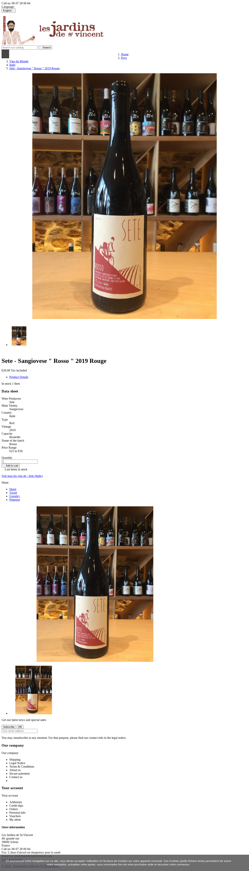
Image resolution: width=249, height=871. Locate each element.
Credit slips (16, 805)
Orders (13, 809)
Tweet (13, 492)
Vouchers (15, 816)
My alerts (15, 819)
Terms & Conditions (21, 766)
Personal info (17, 812)
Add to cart (10, 465)
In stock (6, 383)
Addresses (15, 802)
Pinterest (14, 499)
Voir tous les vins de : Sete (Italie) (22, 476)
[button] (50, 54)
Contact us (15, 777)
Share (12, 489)
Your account (12, 788)
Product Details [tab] (18, 377)
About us (15, 770)
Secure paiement (19, 773)
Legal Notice (17, 763)
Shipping (14, 759)
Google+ (14, 496)
